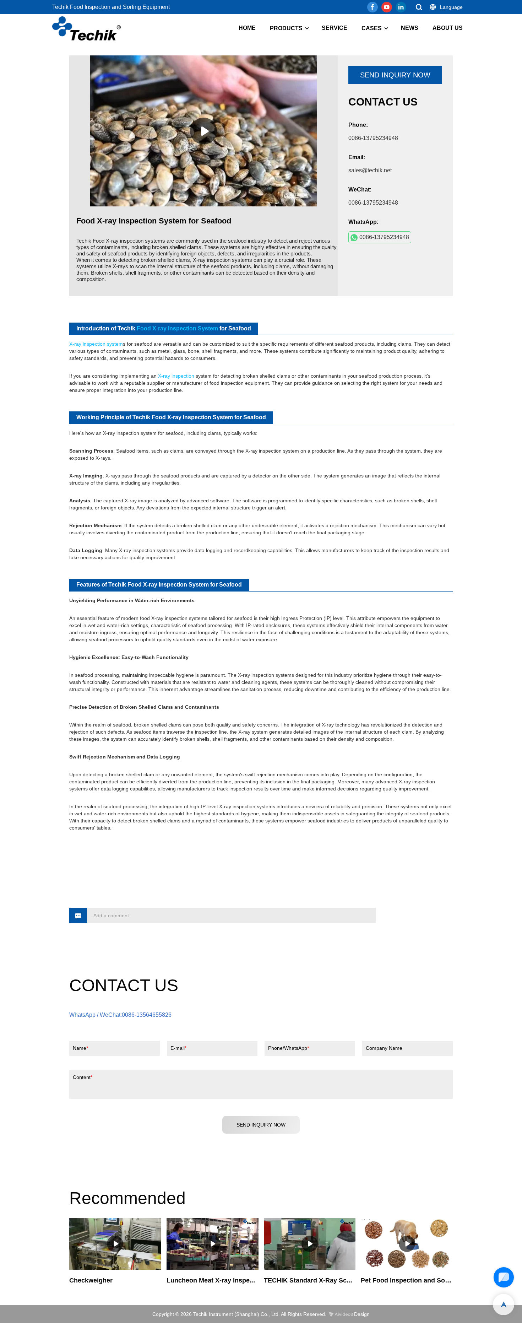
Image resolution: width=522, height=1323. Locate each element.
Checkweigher (91, 1280)
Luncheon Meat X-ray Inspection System (213, 1280)
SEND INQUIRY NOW (395, 75)
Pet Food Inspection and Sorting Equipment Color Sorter (407, 1280)
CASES (371, 28)
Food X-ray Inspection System (177, 328)
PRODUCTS (286, 28)
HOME (247, 28)
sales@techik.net (370, 170)
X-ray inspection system (96, 344)
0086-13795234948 (384, 237)
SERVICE (334, 28)
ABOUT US (448, 28)
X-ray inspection (176, 376)
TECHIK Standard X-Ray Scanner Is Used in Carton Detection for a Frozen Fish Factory (310, 1280)
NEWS (409, 28)
